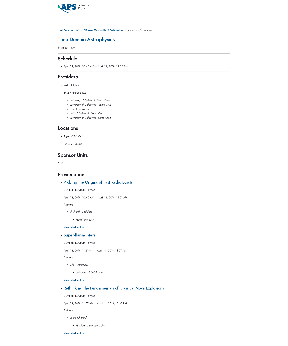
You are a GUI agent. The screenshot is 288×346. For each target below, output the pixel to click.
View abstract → (74, 227)
